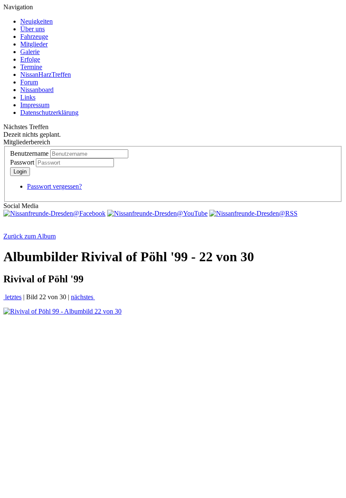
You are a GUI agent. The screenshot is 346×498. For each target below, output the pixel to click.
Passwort (22, 162)
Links (27, 97)
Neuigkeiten (36, 21)
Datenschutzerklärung (49, 112)
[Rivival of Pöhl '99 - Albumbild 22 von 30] (62, 311)
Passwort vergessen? (54, 186)
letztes (12, 296)
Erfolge (30, 59)
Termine (31, 66)
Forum (29, 82)
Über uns (32, 28)
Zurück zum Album (29, 236)
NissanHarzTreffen (45, 74)
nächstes (83, 296)
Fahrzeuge (34, 36)
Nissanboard (37, 89)
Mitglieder (34, 44)
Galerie (30, 51)
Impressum (34, 104)
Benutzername (29, 153)
